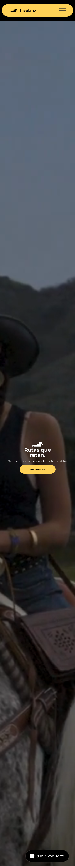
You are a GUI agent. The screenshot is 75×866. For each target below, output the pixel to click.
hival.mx (28, 10)
